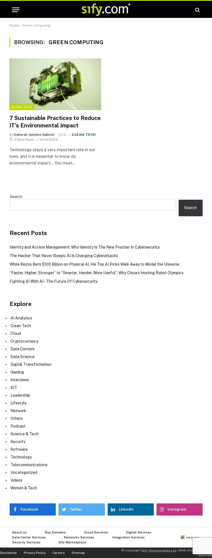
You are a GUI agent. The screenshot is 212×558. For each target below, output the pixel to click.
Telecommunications (28, 465)
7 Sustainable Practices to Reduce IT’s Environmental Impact (55, 122)
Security (17, 441)
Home (14, 25)
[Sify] (106, 10)
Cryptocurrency (24, 341)
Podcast (18, 426)
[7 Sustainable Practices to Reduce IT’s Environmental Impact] (55, 84)
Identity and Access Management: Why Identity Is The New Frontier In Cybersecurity (85, 247)
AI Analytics (21, 318)
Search (16, 196)
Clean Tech (22, 107)
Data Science (22, 356)
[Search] (197, 10)
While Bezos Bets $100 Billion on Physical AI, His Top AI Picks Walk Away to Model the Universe (94, 264)
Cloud (15, 333)
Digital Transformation (30, 364)
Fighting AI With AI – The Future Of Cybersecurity (53, 281)
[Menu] (15, 10)
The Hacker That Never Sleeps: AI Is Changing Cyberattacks (64, 255)
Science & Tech (24, 434)
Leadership (20, 395)
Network (18, 411)
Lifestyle (18, 403)
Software (19, 449)
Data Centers (22, 349)
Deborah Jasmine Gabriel (34, 135)
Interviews (19, 380)
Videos (16, 480)
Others (16, 418)
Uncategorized (23, 472)
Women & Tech (23, 488)
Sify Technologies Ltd (159, 550)
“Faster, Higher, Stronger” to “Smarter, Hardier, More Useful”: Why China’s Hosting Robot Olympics (97, 273)
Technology (21, 457)
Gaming (17, 372)
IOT (13, 387)
